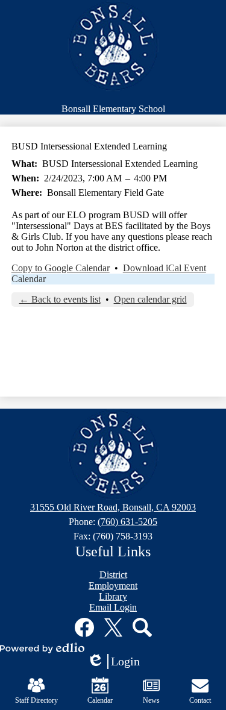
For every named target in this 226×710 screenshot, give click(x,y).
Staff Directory (36, 700)
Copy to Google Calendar (60, 268)
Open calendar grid (150, 299)
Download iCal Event (164, 268)
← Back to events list (60, 299)
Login (117, 662)
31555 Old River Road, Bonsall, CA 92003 (113, 507)
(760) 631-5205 (127, 522)
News (151, 700)
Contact (200, 700)
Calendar (28, 279)
